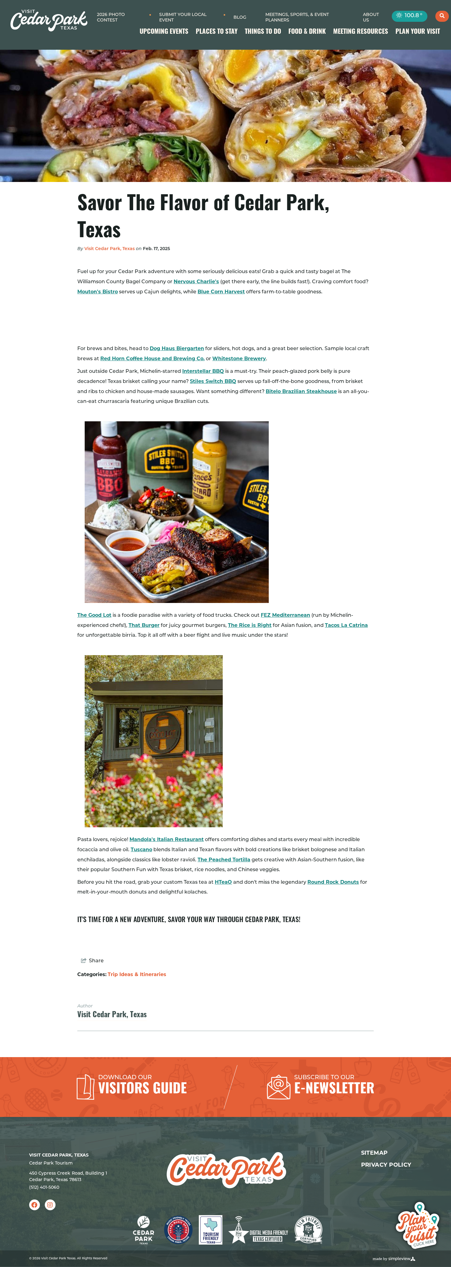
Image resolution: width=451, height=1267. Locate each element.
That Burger (144, 625)
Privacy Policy (386, 1164)
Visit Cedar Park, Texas (109, 249)
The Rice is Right (250, 625)
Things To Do (263, 32)
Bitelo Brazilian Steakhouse (301, 391)
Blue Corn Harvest (221, 292)
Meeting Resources (360, 32)
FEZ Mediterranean (285, 615)
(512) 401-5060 (44, 1187)
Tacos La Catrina (346, 625)
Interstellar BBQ (203, 371)
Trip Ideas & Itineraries (137, 974)
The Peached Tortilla (224, 860)
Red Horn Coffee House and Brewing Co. (152, 358)
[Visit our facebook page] (34, 1204)
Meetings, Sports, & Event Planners (297, 18)
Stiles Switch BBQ (213, 381)
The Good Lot (94, 615)
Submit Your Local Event (182, 18)
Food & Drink (307, 32)
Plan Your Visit (417, 32)
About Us (371, 18)
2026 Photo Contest (111, 18)
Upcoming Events (164, 32)
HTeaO (223, 882)
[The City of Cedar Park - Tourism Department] (48, 20)
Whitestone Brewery (239, 358)
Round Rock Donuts (333, 882)
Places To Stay (216, 32)
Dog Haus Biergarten (177, 348)
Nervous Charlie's (196, 281)
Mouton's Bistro (97, 292)
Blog (239, 17)
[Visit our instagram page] (50, 1204)
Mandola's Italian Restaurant (166, 839)
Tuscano (141, 849)
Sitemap (374, 1152)
